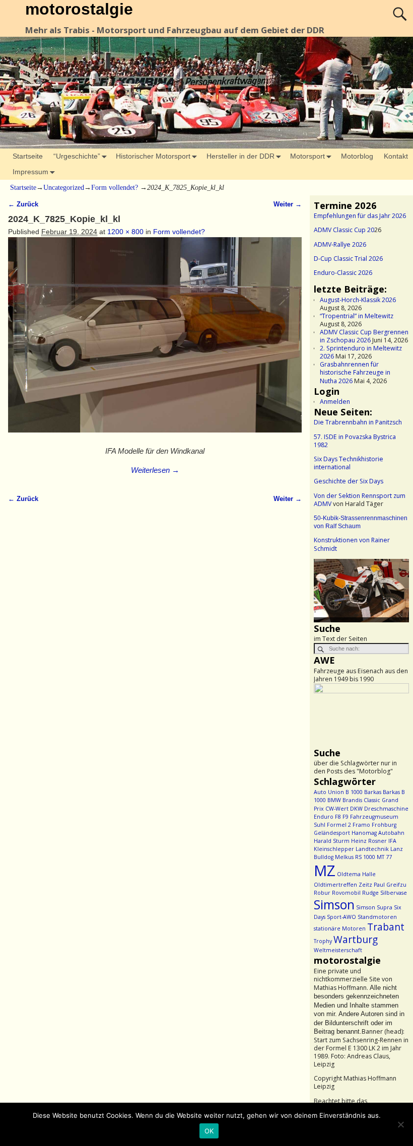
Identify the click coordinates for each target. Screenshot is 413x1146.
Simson (334, 904)
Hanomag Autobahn (378, 832)
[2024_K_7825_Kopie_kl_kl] (154, 340)
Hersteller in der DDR (240, 156)
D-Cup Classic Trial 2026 (348, 258)
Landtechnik (372, 848)
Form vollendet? (114, 187)
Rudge (370, 892)
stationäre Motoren (340, 928)
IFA (392, 840)
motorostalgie (79, 9)
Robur (322, 892)
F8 (338, 816)
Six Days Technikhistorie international (348, 463)
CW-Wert (337, 808)
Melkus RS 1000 (355, 857)
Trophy (323, 941)
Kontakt (396, 156)
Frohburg (384, 824)
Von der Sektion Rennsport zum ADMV (359, 499)
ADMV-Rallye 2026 (340, 244)
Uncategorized (63, 187)
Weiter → (287, 204)
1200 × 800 (125, 232)
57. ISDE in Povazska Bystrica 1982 (355, 441)
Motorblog (357, 156)
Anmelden (335, 401)
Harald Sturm (332, 840)
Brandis (352, 800)
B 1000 (354, 792)
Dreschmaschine (386, 808)
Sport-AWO (341, 916)
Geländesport (332, 832)
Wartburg (355, 939)
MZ (324, 871)
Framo (361, 824)
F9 (345, 816)
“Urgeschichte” (76, 156)
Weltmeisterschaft (338, 950)
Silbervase (393, 892)
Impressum (30, 172)
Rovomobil (346, 892)
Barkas (372, 792)
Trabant (385, 927)
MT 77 (384, 857)
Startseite (28, 156)
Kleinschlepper (334, 848)
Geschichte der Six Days (348, 481)
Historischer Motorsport (153, 156)
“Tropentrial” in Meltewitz (356, 316)
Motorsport (307, 156)
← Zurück (23, 204)
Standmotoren (377, 916)
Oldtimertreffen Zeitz (343, 884)
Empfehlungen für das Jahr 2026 (360, 215)
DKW (356, 808)
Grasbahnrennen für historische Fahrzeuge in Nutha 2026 (355, 372)
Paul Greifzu (390, 884)
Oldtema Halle (356, 874)
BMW (334, 800)
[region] (361, 590)
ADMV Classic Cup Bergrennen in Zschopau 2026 (364, 336)
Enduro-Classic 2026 (343, 272)
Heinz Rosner (369, 840)
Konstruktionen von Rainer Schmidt (352, 544)
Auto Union (329, 792)
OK (209, 1131)
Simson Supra (374, 907)
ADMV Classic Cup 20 (344, 230)
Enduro (323, 816)
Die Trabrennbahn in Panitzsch (358, 422)
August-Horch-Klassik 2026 (358, 300)
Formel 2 (339, 824)
